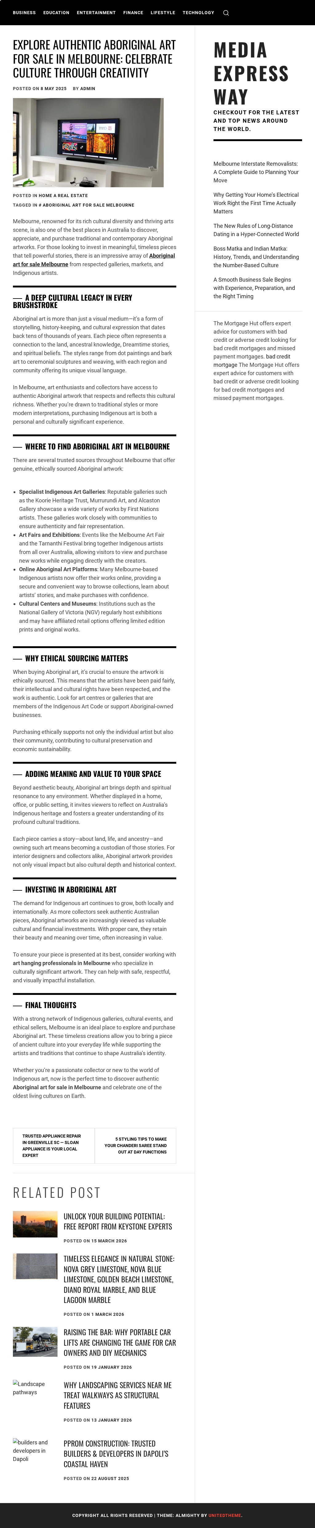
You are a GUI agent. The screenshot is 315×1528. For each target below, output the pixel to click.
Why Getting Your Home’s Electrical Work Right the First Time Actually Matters (256, 203)
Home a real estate (63, 195)
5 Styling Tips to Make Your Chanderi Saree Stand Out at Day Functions (136, 1145)
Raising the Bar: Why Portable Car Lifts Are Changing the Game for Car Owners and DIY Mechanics (120, 1342)
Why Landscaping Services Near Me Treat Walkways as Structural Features (118, 1395)
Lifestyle (163, 12)
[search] (226, 13)
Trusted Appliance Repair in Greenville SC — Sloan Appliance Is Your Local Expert (51, 1146)
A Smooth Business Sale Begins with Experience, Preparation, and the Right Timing (254, 287)
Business (24, 12)
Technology (198, 12)
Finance (133, 12)
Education (56, 12)
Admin (87, 88)
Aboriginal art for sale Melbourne (88, 205)
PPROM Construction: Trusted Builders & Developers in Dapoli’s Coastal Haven (116, 1453)
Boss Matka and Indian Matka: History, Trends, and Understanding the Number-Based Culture (256, 256)
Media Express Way (251, 72)
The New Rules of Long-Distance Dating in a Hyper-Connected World (256, 230)
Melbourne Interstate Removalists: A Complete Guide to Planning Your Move (256, 172)
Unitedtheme (225, 1515)
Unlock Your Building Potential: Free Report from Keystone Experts (118, 1221)
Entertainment (96, 12)
